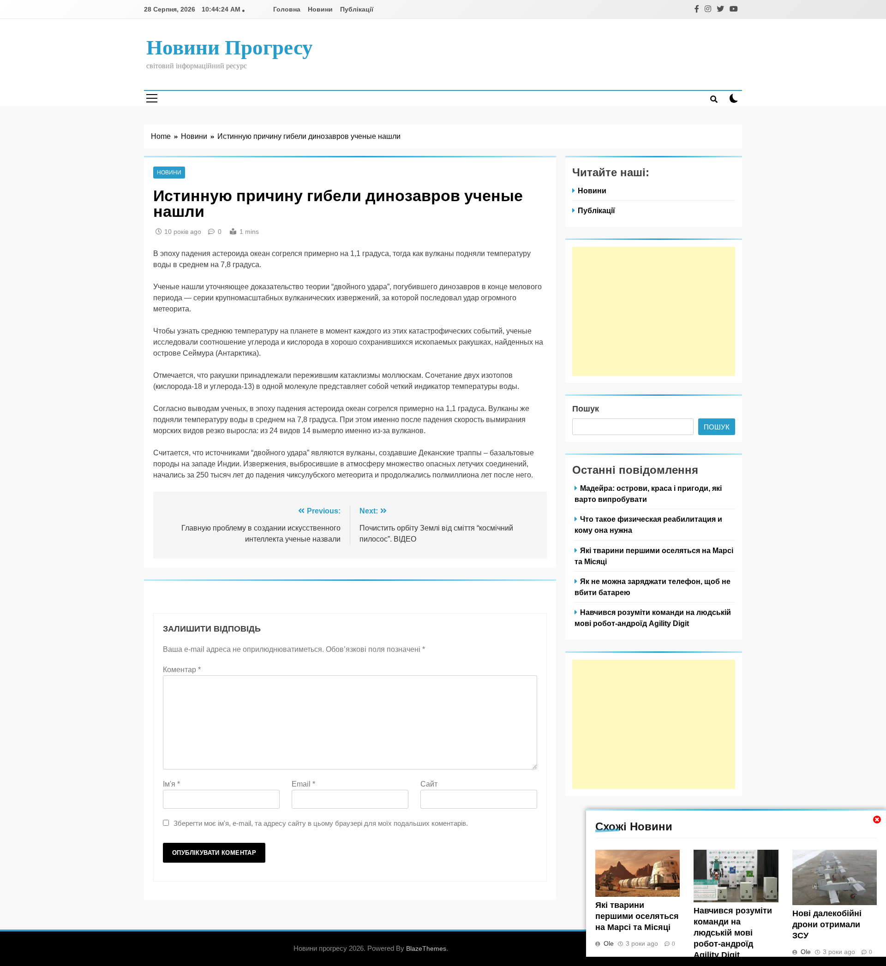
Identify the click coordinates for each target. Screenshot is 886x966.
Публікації (356, 9)
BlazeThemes (426, 948)
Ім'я (171, 784)
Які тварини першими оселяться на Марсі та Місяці (637, 916)
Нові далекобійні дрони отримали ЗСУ (827, 924)
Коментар (182, 670)
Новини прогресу (229, 47)
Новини (320, 9)
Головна (286, 9)
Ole (609, 943)
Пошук (585, 408)
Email (303, 784)
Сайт (428, 784)
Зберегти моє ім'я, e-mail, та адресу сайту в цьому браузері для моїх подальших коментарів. (321, 823)
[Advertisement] (653, 311)
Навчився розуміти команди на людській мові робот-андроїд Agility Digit (733, 933)
